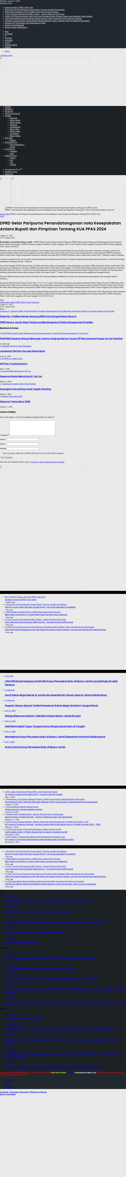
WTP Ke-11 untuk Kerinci (13, 364)
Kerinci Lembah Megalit (14, 25)
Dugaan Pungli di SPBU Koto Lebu (19, 7)
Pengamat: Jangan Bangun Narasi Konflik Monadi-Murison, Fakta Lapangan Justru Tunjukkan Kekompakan (47, 21)
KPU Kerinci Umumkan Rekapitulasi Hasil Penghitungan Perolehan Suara (39, 839)
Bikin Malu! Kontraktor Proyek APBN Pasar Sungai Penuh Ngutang (31, 12)
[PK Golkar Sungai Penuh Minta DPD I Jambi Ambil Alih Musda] (31, 792)
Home (2, 214)
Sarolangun (14, 134)
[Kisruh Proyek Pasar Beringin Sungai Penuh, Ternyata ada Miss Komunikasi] (36, 604)
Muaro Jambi (15, 120)
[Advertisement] (63, 87)
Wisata (12, 147)
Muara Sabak (15, 131)
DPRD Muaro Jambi (23, 302)
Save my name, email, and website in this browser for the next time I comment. (33, 453)
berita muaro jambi (7, 302)
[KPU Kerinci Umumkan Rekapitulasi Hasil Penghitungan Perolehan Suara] (35, 837)
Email (3, 444)
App (11, 162)
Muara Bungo (15, 122)
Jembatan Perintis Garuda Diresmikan (22, 351)
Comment (4, 435)
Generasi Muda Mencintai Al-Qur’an (21, 376)
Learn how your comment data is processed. (47, 462)
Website (3, 448)
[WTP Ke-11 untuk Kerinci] (11, 359)
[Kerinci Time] (6, 55)
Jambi (8, 116)
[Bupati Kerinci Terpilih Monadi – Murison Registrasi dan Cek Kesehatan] (34, 814)
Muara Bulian (15, 136)
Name (3, 439)
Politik (9, 138)
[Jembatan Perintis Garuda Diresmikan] (15, 346)
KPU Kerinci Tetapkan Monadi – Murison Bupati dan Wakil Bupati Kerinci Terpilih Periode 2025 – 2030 (53, 824)
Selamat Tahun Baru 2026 (15, 401)
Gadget (13, 158)
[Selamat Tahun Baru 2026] (11, 396)
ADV (7, 214)
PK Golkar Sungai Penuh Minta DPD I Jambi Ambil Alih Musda (34, 794)
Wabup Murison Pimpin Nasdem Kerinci (23, 809)
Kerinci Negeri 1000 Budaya (16, 27)
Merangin (13, 118)
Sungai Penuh (12, 114)
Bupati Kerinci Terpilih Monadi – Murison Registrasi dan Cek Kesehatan (38, 817)
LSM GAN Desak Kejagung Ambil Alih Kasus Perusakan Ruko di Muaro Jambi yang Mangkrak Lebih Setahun (48, 16)
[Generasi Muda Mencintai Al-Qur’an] (15, 371)
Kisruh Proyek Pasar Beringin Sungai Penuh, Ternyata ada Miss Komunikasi (35, 10)
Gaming (13, 165)
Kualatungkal (15, 127)
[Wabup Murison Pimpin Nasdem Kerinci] (22, 807)
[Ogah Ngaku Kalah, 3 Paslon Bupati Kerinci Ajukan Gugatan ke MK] (33, 829)
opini (12, 153)
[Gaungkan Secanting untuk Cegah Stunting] (18, 384)
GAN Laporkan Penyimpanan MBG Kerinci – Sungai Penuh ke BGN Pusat (34, 14)
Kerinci (9, 109)
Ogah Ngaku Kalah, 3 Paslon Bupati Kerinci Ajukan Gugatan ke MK (36, 832)
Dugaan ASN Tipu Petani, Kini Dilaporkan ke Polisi (25, 23)
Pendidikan (11, 142)
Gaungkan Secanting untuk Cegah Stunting (25, 389)
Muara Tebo (14, 129)
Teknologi (11, 156)
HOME (8, 107)
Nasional (10, 149)
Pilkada (13, 140)
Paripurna (35, 302)
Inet (11, 160)
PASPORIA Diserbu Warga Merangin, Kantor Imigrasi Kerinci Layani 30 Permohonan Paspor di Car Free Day (61, 338)
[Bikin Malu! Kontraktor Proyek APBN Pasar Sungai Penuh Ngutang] (32, 612)
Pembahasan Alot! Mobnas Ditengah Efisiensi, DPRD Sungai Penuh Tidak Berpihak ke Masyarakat (51, 802)
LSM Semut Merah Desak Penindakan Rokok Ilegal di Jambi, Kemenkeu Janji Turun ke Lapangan (43, 18)
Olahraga (13, 151)
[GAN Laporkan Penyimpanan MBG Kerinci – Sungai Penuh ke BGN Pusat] (35, 619)
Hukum (9, 111)
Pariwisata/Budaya (17, 145)
